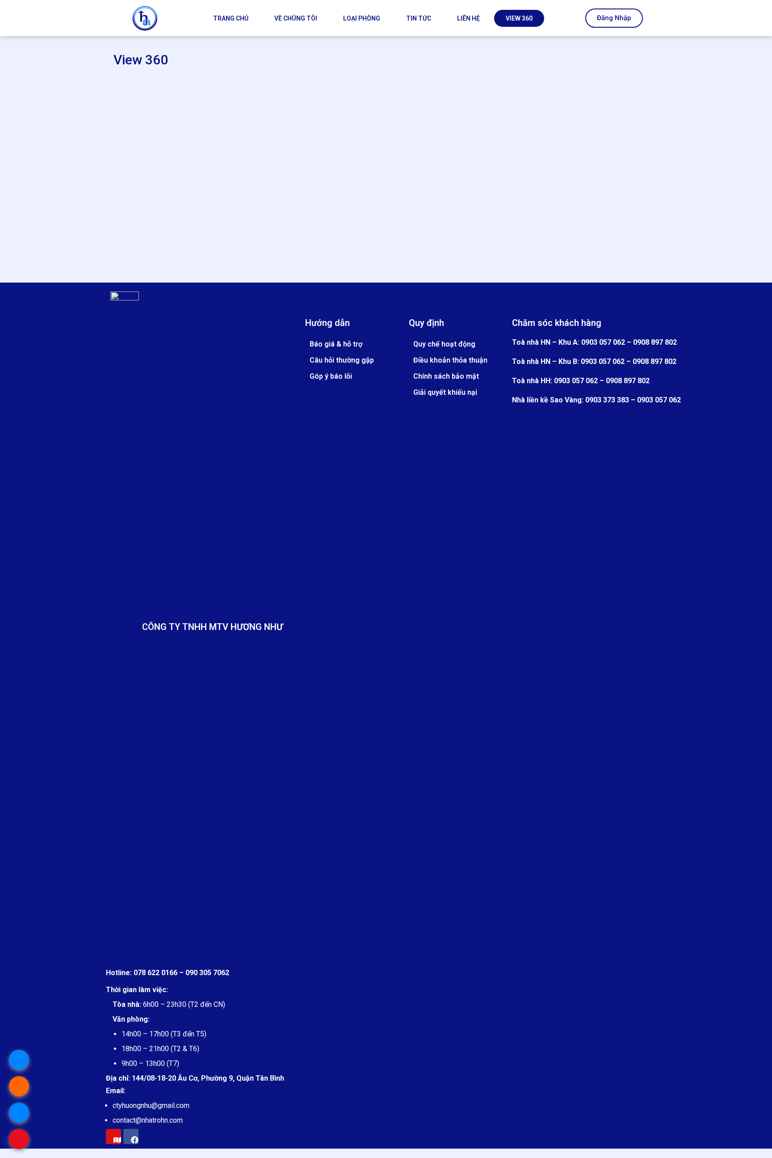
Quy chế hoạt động (444, 344)
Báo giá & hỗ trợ (336, 344)
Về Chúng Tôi (295, 18)
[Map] (113, 1136)
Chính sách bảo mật (446, 376)
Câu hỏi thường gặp (342, 360)
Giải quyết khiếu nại (445, 392)
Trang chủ (230, 18)
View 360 (519, 18)
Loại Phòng (361, 18)
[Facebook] (130, 1136)
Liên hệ (468, 18)
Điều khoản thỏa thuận (450, 360)
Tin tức (418, 18)
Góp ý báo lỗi (331, 376)
